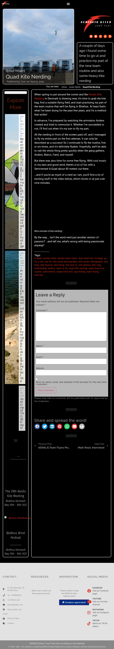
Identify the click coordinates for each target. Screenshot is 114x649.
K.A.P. (22, 261)
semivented (49, 271)
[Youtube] (95, 36)
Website (40, 368)
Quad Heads (15, 71)
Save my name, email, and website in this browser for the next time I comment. (71, 383)
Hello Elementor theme (97, 647)
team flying (93, 271)
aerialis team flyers (67, 258)
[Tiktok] (105, 36)
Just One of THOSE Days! (22, 413)
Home (64, 87)
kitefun (51, 268)
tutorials (38, 275)
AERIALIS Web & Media (51, 647)
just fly (48, 261)
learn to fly (62, 268)
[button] (68, 3)
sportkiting (80, 271)
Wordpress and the (80, 647)
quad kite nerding (78, 268)
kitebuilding (40, 268)
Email (39, 357)
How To (21, 125)
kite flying (59, 265)
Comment (42, 310)
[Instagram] (100, 36)
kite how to (71, 265)
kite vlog (96, 265)
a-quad (38, 258)
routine (38, 271)
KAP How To (22, 265)
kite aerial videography (91, 261)
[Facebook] (91, 36)
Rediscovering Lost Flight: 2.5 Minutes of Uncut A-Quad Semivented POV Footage (22, 192)
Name (40, 346)
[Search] (110, 36)
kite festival (46, 265)
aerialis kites (49, 258)
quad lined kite (96, 268)
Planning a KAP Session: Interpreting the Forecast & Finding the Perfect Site (22, 326)
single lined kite (64, 271)
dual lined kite (86, 258)
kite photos (85, 265)
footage (99, 258)
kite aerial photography (65, 261)
